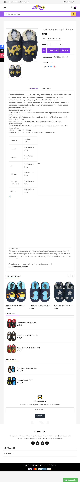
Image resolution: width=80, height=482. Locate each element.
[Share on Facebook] (48, 67)
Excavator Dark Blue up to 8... (16, 305)
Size (43, 39)
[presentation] (68, 275)
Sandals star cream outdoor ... (30, 380)
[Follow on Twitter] (2, 51)
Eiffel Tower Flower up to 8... (29, 335)
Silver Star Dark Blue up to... (63, 305)
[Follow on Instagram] (2, 55)
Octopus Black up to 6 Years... (30, 348)
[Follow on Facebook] (2, 47)
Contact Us (71, 480)
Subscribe (40, 416)
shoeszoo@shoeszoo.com (18, 267)
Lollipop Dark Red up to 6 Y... (29, 322)
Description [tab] (34, 88)
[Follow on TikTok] (2, 60)
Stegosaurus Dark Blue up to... (40, 305)
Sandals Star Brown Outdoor (29, 368)
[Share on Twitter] (51, 67)
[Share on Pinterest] (54, 67)
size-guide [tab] (46, 88)
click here (17, 259)
